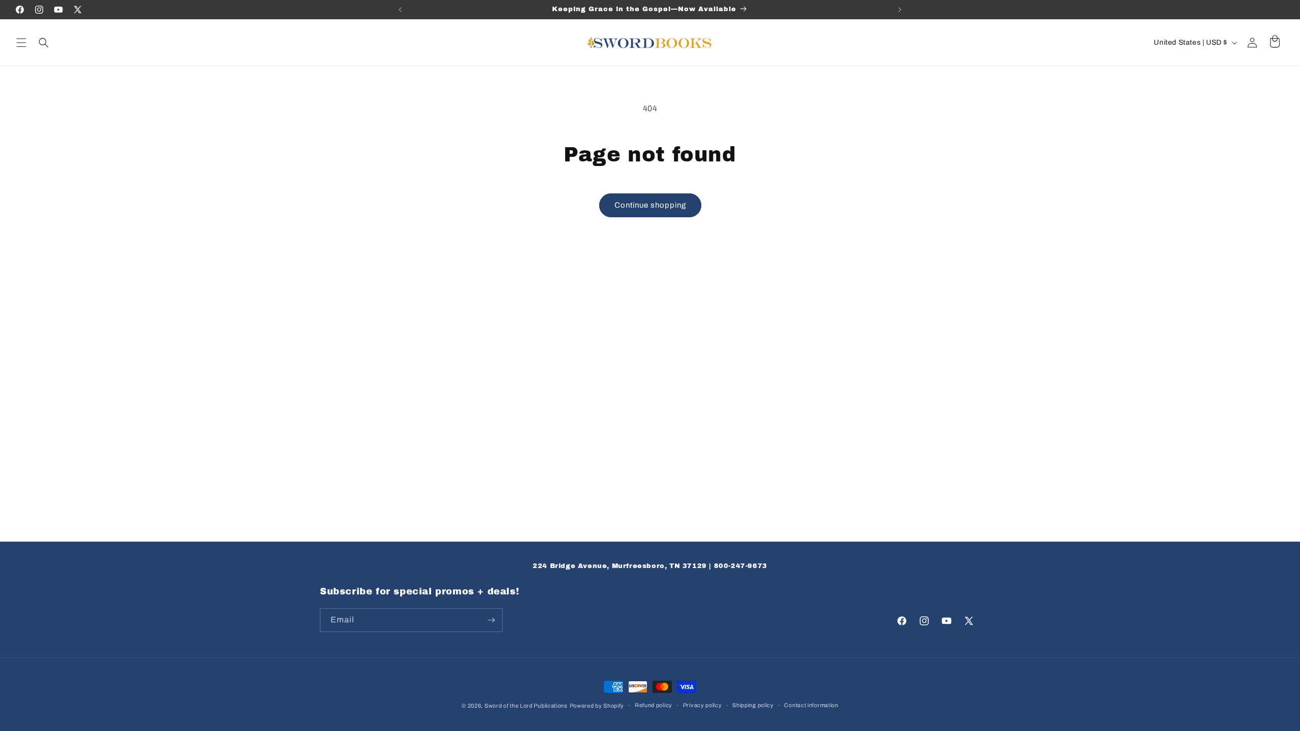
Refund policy (653, 705)
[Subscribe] (491, 620)
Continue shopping (650, 205)
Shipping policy (753, 705)
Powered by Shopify (597, 706)
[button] (21, 42)
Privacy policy (702, 705)
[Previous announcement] (400, 9)
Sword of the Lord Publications (526, 706)
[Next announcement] (900, 9)
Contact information (811, 705)
